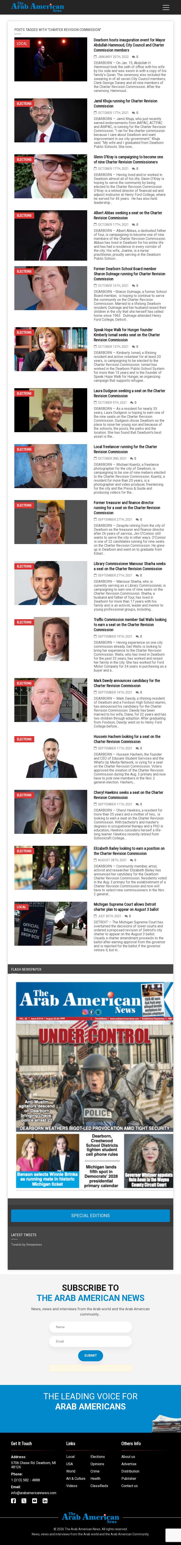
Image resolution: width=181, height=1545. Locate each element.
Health (95, 1478)
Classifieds (99, 1486)
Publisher (128, 1478)
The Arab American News (82, 1529)
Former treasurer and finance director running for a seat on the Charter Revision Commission (127, 507)
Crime (95, 1471)
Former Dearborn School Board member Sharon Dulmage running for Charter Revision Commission (129, 273)
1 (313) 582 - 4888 (25, 1480)
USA (69, 1464)
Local (21, 907)
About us (128, 1457)
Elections (24, 104)
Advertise (128, 1464)
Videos (71, 1486)
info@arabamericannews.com (33, 1493)
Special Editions (90, 1215)
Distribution (130, 1471)
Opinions (97, 1464)
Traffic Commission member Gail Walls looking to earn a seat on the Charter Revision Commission (130, 624)
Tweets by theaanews (26, 1244)
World (70, 1471)
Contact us (129, 1486)
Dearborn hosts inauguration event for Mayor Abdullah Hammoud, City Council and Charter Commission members (129, 45)
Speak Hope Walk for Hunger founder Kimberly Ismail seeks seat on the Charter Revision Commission (127, 334)
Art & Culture (75, 1478)
